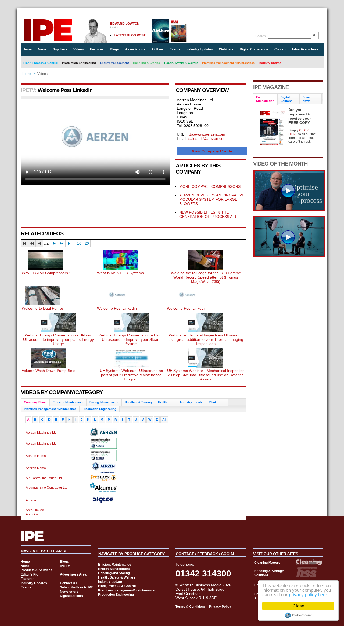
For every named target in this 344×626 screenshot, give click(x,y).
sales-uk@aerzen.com (207, 138)
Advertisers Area (305, 49)
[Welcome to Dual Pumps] (42, 304)
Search (260, 36)
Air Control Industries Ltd (44, 478)
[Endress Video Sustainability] (289, 209)
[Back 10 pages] (32, 243)
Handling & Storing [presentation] (138, 402)
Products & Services (36, 570)
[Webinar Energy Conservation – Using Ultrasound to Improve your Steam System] (131, 331)
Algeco (31, 500)
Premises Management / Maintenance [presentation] (50, 409)
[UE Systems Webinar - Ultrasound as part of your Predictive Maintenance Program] (131, 366)
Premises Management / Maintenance (228, 62)
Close (298, 606)
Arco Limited (35, 510)
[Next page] (54, 243)
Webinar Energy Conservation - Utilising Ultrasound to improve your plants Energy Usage (58, 339)
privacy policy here (308, 594)
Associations (135, 49)
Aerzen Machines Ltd (41, 432)
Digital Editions (71, 596)
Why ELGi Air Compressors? (46, 273)
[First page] (24, 243)
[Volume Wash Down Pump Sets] (48, 366)
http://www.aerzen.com (206, 134)
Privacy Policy (220, 607)
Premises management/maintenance (126, 590)
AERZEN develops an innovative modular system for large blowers (211, 199)
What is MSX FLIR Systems (120, 273)
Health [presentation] (162, 402)
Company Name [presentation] (35, 402)
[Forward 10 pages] (62, 243)
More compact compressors (210, 186)
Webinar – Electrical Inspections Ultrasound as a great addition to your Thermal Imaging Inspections (206, 339)
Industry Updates (200, 49)
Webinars (226, 49)
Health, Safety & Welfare (181, 62)
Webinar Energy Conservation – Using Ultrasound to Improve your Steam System (131, 339)
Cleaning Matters (267, 563)
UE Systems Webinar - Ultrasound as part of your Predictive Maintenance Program (131, 374)
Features (97, 49)
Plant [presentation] (212, 402)
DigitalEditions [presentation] (286, 99)
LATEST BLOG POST (129, 35)
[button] (212, 151)
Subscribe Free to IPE (76, 587)
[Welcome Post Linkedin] (116, 304)
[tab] (35, 402)
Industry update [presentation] (191, 402)
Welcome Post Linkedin (117, 308)
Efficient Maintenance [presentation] (68, 402)
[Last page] (69, 243)
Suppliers (60, 49)
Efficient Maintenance (114, 564)
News (42, 49)
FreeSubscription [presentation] (265, 99)
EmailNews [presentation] (306, 99)
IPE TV (65, 566)
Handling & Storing (146, 62)
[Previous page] (39, 243)
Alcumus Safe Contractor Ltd (46, 487)
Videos (78, 49)
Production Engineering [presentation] (99, 409)
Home (27, 49)
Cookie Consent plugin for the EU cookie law (298, 615)
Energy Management (114, 62)
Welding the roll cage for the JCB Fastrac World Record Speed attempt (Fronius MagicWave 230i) (206, 277)
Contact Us (68, 583)
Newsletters (69, 592)
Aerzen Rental (36, 456)
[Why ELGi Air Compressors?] (45, 268)
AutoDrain (33, 514)
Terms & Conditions (190, 607)
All (164, 420)
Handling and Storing (114, 573)
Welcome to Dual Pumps (43, 308)
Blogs (114, 49)
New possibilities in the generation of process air (207, 214)
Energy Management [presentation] (104, 402)
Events (175, 49)
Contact (280, 49)
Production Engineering (79, 62)
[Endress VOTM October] (289, 256)
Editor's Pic (29, 574)
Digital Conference (254, 49)
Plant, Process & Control (40, 62)
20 (87, 243)
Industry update (270, 62)
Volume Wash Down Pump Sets (48, 370)
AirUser (157, 49)
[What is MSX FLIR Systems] (120, 268)
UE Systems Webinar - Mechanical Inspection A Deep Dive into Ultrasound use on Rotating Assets (206, 374)
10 (79, 243)
